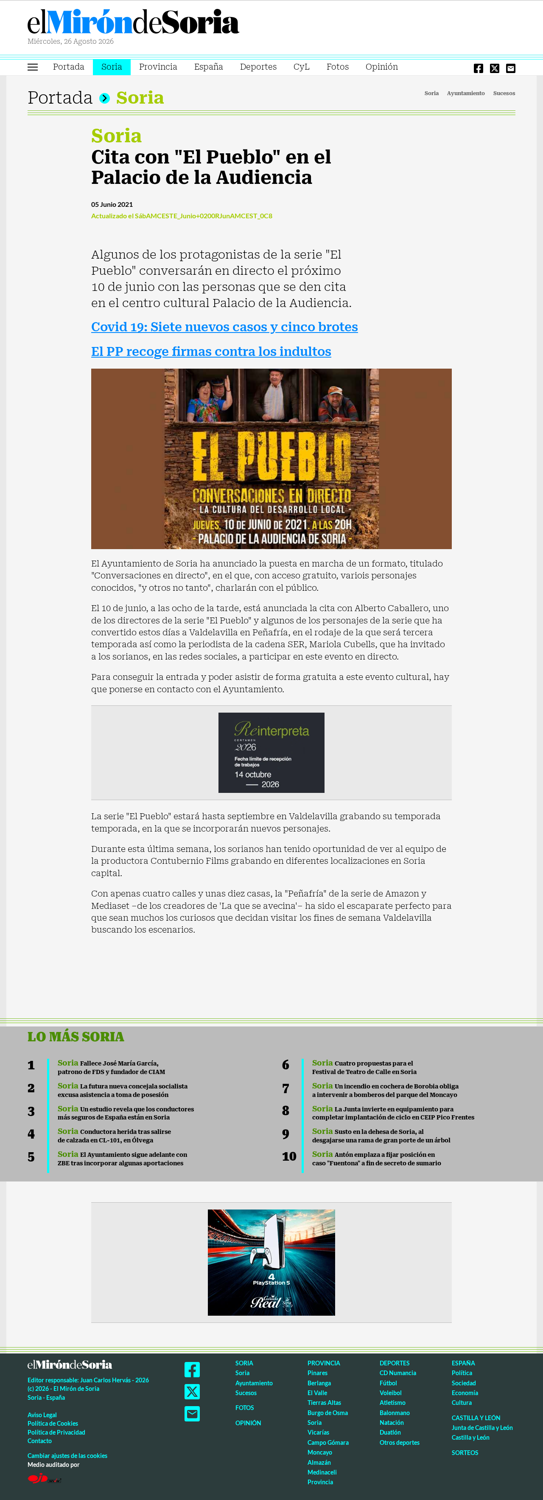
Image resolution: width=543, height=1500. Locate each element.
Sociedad (464, 1383)
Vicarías (318, 1432)
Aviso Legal (42, 1414)
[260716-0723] (271, 1262)
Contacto (40, 1440)
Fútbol (388, 1383)
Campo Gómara (328, 1442)
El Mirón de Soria (134, 23)
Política (462, 1372)
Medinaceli (322, 1472)
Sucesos (504, 93)
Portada (68, 67)
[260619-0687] (271, 752)
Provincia (158, 67)
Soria (111, 67)
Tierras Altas (324, 1402)
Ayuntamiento (466, 93)
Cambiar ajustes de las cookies (67, 1455)
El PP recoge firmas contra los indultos (211, 352)
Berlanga (319, 1383)
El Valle (317, 1392)
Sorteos (465, 1452)
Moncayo (320, 1452)
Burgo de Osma (328, 1412)
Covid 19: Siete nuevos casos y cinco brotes (224, 327)
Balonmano (395, 1412)
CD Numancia (398, 1372)
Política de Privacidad (56, 1432)
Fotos (338, 67)
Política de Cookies (53, 1423)
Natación (392, 1422)
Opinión (382, 67)
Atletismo (393, 1402)
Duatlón (390, 1432)
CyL (302, 67)
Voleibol (391, 1392)
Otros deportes (400, 1442)
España (208, 67)
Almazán (319, 1462)
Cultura (462, 1402)
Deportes (258, 67)
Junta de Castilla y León (482, 1427)
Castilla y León (476, 1417)
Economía (465, 1392)
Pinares (317, 1372)
